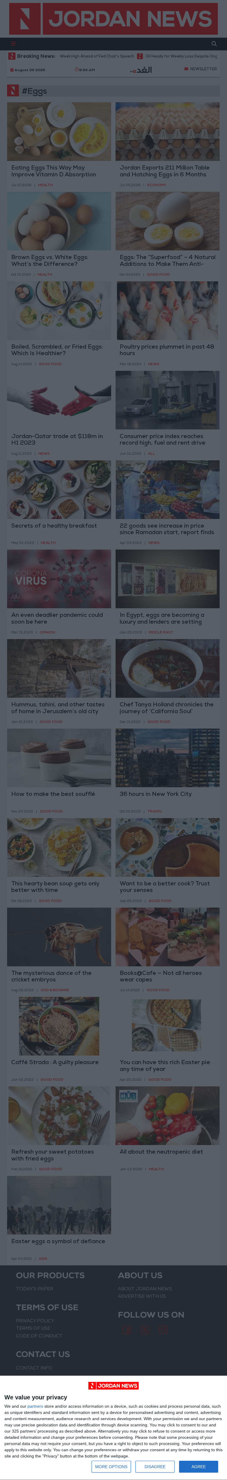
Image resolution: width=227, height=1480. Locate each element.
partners (35, 1406)
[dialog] (113, 1428)
